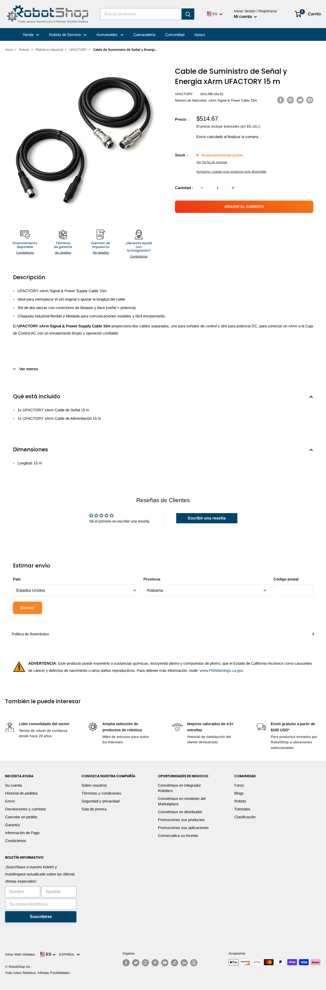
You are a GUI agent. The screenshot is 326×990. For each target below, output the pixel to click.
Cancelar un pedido (21, 817)
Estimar (27, 607)
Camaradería (144, 34)
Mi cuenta (243, 16)
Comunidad (174, 34)
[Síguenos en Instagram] (145, 962)
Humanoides (108, 34)
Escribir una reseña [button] (207, 518)
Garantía (12, 825)
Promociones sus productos (181, 820)
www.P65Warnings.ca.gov (221, 670)
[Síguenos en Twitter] (135, 962)
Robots (24, 50)
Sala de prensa (94, 809)
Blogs (239, 793)
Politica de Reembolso (30, 634)
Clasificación (244, 817)
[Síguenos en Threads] (193, 962)
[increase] (233, 187)
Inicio (9, 50)
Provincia (151, 579)
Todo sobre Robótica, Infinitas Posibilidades (37, 973)
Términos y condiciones (101, 793)
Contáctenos (25, 252)
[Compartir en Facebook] (280, 100)
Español (68, 954)
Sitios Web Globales (20, 954)
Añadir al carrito (244, 206)
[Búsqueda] (188, 14)
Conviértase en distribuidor (180, 812)
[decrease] (202, 187)
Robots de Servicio (65, 34)
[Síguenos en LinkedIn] (184, 962)
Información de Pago (22, 833)
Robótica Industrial (49, 50)
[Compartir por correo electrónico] (309, 100)
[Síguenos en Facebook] (126, 962)
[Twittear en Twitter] (300, 100)
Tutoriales (242, 809)
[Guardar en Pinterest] (290, 100)
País (17, 579)
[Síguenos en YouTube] (164, 962)
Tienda (28, 34)
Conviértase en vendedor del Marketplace (182, 801)
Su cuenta (13, 785)
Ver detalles (63, 252)
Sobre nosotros (94, 785)
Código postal (286, 579)
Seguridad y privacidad (100, 801)
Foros (239, 785)
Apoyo (199, 34)
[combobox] (141, 14)
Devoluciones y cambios (25, 809)
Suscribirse (41, 916)
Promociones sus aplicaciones (183, 827)
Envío (10, 801)
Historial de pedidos (21, 793)
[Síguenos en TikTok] (174, 962)
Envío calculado (209, 136)
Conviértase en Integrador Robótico (179, 788)
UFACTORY (78, 50)
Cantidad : (184, 187)
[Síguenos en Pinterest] (155, 962)
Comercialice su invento (178, 835)
